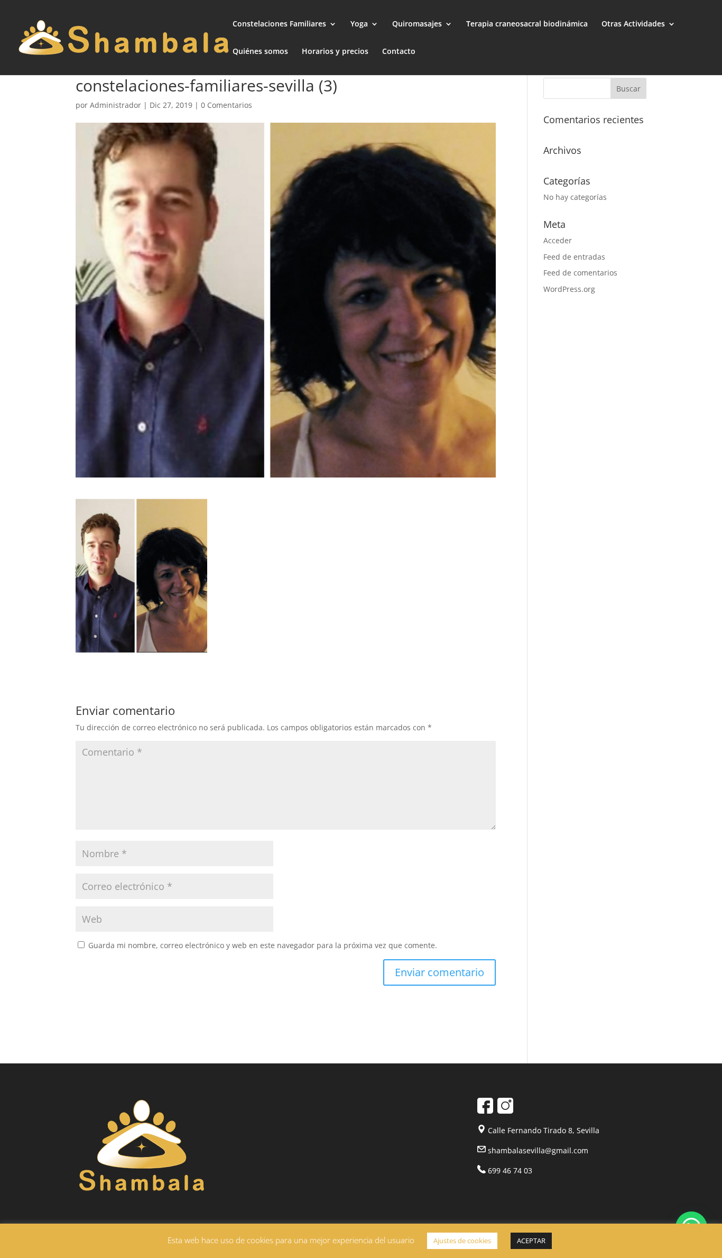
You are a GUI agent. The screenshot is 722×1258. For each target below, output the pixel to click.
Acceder (557, 240)
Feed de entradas (574, 257)
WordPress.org (569, 289)
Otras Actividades (633, 24)
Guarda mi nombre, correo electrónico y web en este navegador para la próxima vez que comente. (262, 945)
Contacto (398, 52)
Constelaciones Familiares (279, 24)
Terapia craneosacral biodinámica (527, 24)
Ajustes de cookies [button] (462, 1240)
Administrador (115, 105)
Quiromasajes (417, 24)
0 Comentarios (226, 105)
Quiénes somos (260, 52)
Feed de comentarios (580, 273)
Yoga (359, 24)
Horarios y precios (335, 52)
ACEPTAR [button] (531, 1240)
